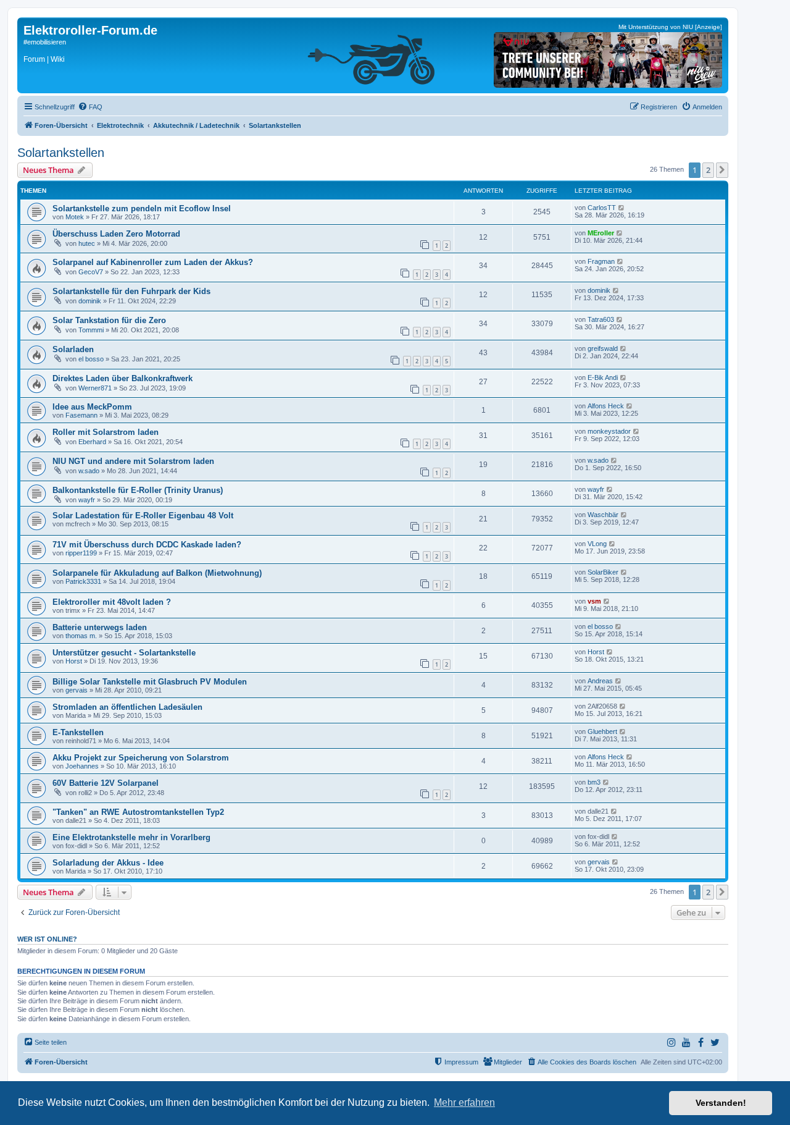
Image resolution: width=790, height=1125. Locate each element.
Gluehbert (602, 731)
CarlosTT (602, 207)
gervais (76, 690)
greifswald (603, 348)
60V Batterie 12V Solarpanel (105, 783)
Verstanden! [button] (721, 1103)
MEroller (601, 233)
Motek (74, 217)
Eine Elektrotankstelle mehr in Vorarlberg (131, 837)
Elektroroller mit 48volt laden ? (111, 602)
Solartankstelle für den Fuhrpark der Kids (131, 291)
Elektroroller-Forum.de (90, 30)
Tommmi (91, 330)
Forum (34, 59)
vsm (594, 601)
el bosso (91, 359)
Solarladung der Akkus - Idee (108, 862)
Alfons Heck (606, 406)
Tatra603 (601, 319)
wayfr (86, 500)
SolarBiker (603, 572)
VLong (597, 543)
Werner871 (95, 388)
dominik (89, 301)
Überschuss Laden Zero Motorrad (116, 233)
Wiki (58, 59)
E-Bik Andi (603, 377)
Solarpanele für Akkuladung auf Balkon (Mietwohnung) (157, 573)
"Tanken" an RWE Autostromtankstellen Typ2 (138, 812)
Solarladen (73, 349)
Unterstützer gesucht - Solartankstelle (124, 652)
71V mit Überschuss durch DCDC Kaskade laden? (146, 544)
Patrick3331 (83, 581)
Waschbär (603, 514)
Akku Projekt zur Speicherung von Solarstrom (140, 757)
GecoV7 (90, 272)
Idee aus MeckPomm (92, 406)
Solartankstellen (60, 152)
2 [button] (708, 169)
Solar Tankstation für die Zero (109, 320)
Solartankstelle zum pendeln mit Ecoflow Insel (141, 208)
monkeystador (609, 431)
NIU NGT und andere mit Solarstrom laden (133, 461)
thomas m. (81, 635)
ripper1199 (81, 553)
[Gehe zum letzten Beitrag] (622, 207)
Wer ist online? (47, 939)
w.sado (88, 470)
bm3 (594, 782)
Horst (73, 661)
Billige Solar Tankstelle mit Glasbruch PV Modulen (149, 681)
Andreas (600, 681)
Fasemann (81, 415)
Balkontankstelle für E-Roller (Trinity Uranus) (137, 490)
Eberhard (92, 441)
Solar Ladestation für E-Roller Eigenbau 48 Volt (142, 515)
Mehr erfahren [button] (464, 1102)
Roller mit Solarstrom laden (105, 432)
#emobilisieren (44, 42)
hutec (86, 243)
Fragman (601, 261)
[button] (722, 169)
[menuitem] (90, 106)
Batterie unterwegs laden (99, 627)
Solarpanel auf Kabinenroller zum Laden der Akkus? (152, 262)
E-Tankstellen (78, 732)
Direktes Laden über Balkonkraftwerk (122, 378)
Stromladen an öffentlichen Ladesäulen (127, 707)
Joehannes (82, 766)
